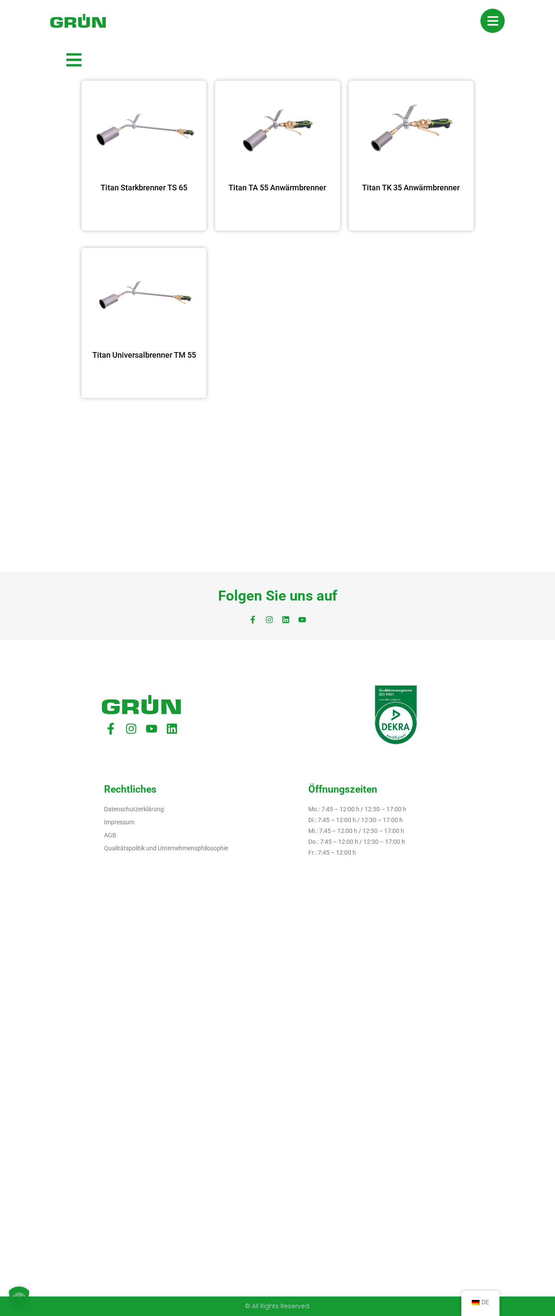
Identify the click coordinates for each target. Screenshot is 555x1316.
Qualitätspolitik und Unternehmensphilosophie (166, 848)
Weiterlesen (144, 212)
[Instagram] (269, 620)
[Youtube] (302, 620)
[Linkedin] (286, 620)
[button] (19, 1297)
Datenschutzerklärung (134, 809)
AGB (110, 835)
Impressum (119, 822)
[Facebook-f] (253, 620)
